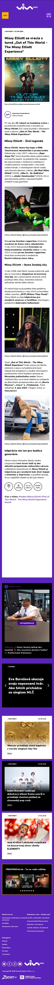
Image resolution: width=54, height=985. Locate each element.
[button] (20, 890)
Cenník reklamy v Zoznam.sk (37, 928)
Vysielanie (6, 954)
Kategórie (6, 938)
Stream (4, 941)
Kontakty (5, 923)
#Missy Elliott (34, 496)
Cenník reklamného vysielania (38, 918)
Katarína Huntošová (20, 113)
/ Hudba (11, 667)
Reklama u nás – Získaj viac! (38, 914)
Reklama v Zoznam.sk (35, 924)
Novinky (5, 951)
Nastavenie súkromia (10, 926)
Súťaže (4, 944)
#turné (8, 502)
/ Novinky (9, 31)
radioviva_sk (10, 647)
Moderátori (6, 948)
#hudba (22, 496)
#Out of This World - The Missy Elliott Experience (27, 498)
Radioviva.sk (7, 914)
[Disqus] (27, 540)
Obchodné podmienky (35, 931)
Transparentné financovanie (37, 921)
